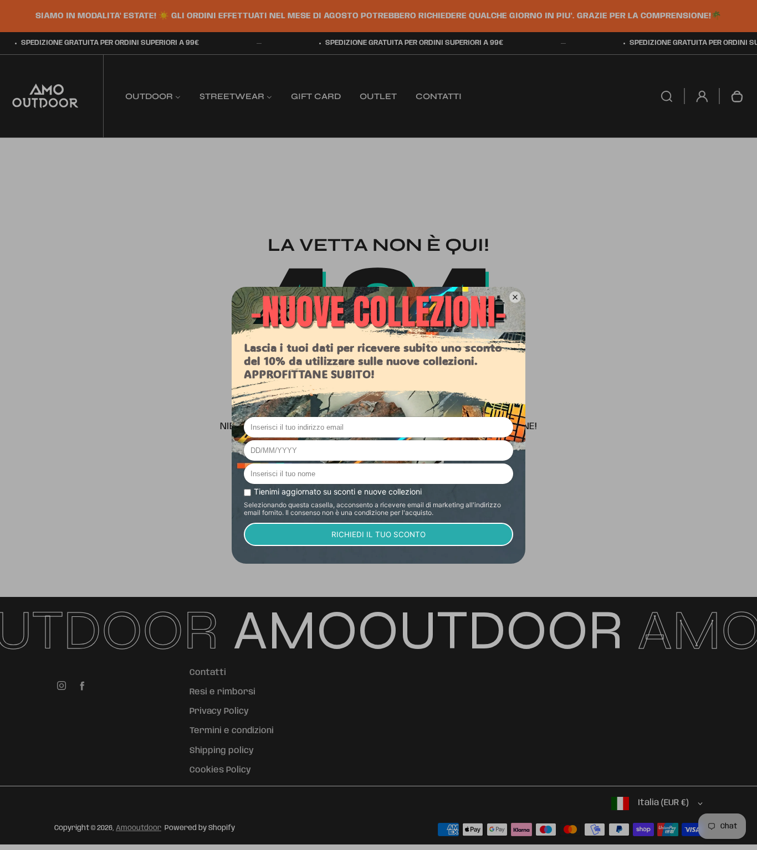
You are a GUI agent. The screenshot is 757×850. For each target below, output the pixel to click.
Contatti (208, 672)
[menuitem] (153, 96)
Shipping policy (222, 750)
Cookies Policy (220, 770)
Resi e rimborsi (222, 692)
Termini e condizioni (232, 731)
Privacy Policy (219, 711)
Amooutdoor (138, 828)
